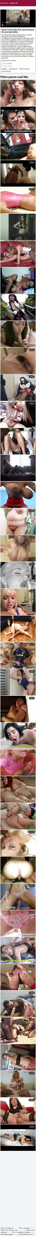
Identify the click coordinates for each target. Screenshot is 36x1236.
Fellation (4, 69)
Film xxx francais (7, 1228)
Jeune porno (13, 69)
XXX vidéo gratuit (7, 1234)
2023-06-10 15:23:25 (8, 60)
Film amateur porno (26, 1234)
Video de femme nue (9, 1230)
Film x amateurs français (21, 1232)
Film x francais (24, 1228)
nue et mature (6, 71)
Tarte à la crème (24, 69)
